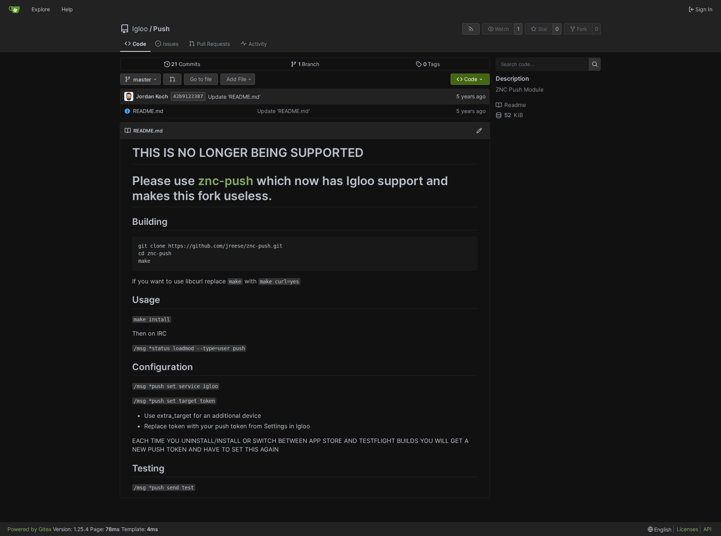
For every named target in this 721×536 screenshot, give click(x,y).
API (707, 529)
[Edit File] (479, 131)
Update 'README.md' (234, 96)
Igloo (140, 29)
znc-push (225, 180)
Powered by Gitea (29, 529)
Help (67, 9)
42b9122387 (188, 96)
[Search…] (594, 64)
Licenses (687, 529)
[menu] (660, 529)
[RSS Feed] (471, 29)
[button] (172, 79)
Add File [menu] (236, 79)
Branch (309, 64)
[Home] (14, 9)
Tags (431, 64)
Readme (515, 104)
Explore (41, 9)
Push (161, 29)
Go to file (201, 79)
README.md (148, 111)
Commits (185, 64)
